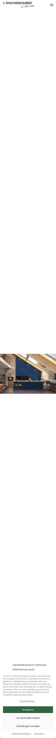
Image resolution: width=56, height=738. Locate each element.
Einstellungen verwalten (28, 726)
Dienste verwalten (27, 701)
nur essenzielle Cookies (28, 718)
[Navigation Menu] (51, 4)
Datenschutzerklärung (21, 733)
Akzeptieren (28, 709)
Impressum (39, 733)
